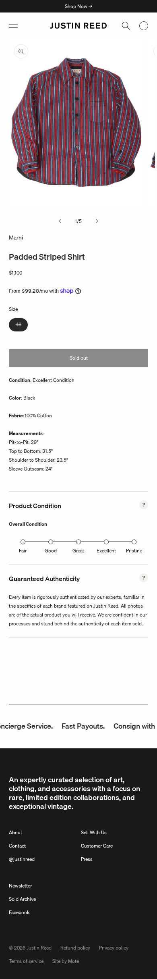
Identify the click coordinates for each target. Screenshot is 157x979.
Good (51, 550)
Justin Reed (39, 948)
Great (78, 550)
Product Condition (35, 505)
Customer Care (97, 846)
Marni (16, 237)
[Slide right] (97, 221)
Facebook (19, 912)
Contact (17, 846)
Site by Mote (65, 961)
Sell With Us (94, 832)
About (15, 832)
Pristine (134, 550)
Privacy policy (113, 948)
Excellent (106, 550)
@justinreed (22, 859)
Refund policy (75, 948)
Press (87, 859)
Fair (23, 550)
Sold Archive (22, 899)
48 (22, 325)
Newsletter (20, 885)
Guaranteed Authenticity (44, 578)
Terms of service (26, 961)
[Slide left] (60, 221)
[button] (13, 26)
